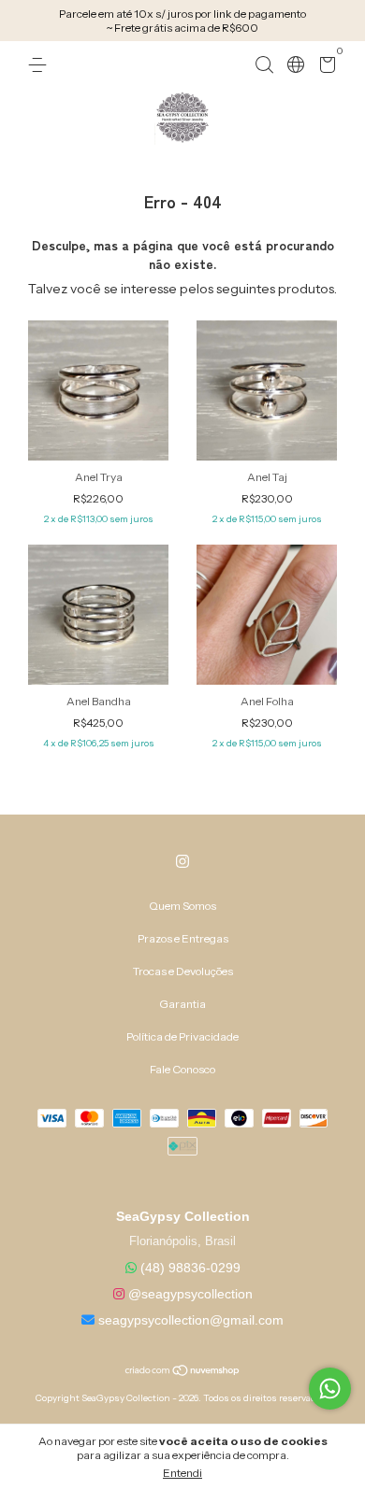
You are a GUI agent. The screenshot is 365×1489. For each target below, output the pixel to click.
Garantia (182, 1004)
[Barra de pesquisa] (264, 65)
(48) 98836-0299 (190, 1267)
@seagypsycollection (190, 1293)
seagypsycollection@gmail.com (191, 1319)
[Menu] (40, 65)
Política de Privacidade (182, 1036)
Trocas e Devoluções (183, 971)
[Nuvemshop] (182, 1372)
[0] (324, 67)
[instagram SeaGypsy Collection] (182, 861)
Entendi (182, 1473)
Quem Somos (182, 906)
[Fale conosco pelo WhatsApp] (330, 1389)
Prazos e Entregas (183, 938)
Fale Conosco (182, 1069)
